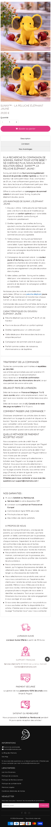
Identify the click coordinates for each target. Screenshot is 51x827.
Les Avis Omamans (9, 772)
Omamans (19, 818)
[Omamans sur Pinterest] (25, 813)
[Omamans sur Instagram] (29, 813)
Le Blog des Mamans (9, 753)
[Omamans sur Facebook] (22, 813)
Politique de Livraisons (10, 776)
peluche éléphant (34, 294)
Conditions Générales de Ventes (13, 791)
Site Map (5, 757)
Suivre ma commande (12, 747)
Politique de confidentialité (11, 783)
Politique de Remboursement (12, 780)
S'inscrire (44, 805)
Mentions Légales (8, 787)
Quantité (4, 117)
